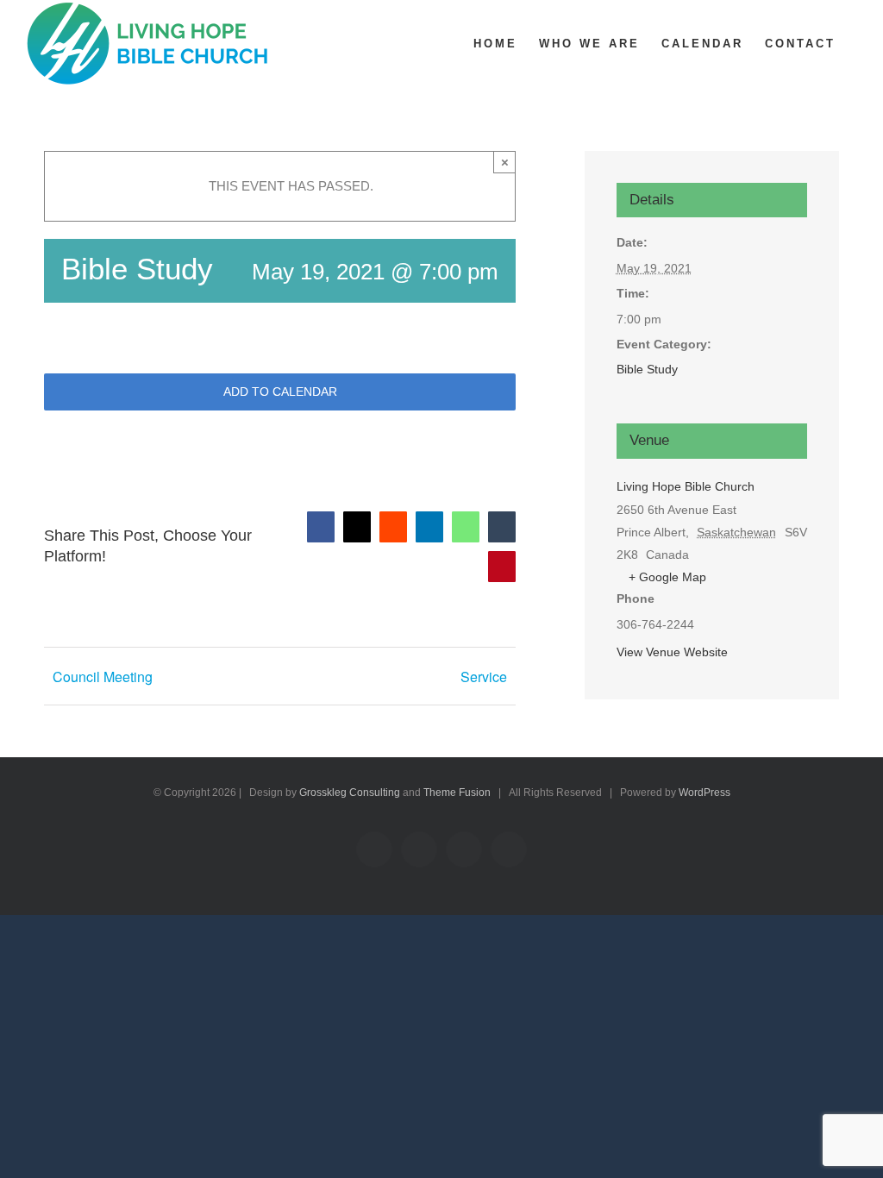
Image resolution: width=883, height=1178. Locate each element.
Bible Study (647, 369)
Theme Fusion (457, 792)
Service (483, 676)
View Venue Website (672, 652)
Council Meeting (103, 676)
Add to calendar (280, 391)
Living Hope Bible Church (686, 486)
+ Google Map (667, 577)
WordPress (704, 792)
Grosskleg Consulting (349, 792)
